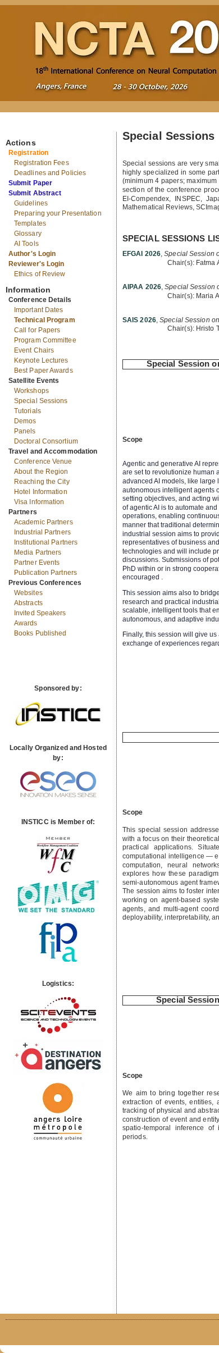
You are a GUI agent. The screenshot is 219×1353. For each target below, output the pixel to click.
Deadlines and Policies (50, 173)
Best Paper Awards (43, 370)
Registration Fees (41, 163)
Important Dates (38, 310)
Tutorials (27, 411)
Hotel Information (40, 492)
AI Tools (26, 244)
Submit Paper (30, 183)
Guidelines (31, 203)
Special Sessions (41, 401)
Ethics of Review (40, 274)
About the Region (41, 472)
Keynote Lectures (41, 360)
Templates (30, 223)
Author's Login (32, 254)
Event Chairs (34, 350)
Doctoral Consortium (46, 441)
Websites (28, 593)
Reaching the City (42, 482)
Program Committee (45, 340)
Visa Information (39, 502)
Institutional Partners (45, 542)
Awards (26, 623)
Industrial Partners (42, 532)
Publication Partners (45, 573)
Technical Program (44, 320)
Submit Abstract (35, 193)
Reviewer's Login (36, 264)
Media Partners (37, 552)
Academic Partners (43, 522)
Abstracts (28, 603)
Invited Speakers (40, 613)
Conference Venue (43, 461)
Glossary (28, 233)
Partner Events (37, 562)
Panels (25, 431)
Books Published (40, 633)
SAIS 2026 (139, 320)
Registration (28, 153)
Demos (25, 421)
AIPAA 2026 (141, 287)
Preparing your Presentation (58, 213)
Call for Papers (37, 330)
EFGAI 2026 (141, 254)
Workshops (31, 391)
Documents (17, 127)
